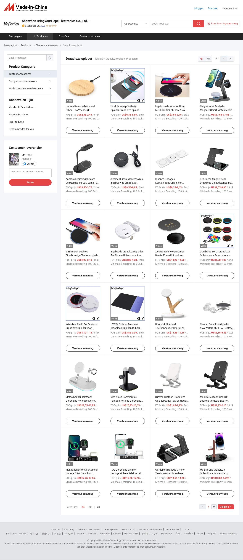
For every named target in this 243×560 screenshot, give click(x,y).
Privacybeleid (111, 529)
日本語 (57, 533)
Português (105, 533)
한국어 (144, 533)
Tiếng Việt (211, 533)
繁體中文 (46, 533)
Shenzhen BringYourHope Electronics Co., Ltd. (55, 21)
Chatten (30, 163)
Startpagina (15, 36)
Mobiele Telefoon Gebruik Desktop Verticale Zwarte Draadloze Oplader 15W (214, 400)
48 (98, 507)
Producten (42, 36)
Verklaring (69, 529)
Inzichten (187, 529)
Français (68, 533)
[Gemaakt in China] (26, 7)
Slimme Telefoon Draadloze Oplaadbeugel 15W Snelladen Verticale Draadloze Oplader (171, 400)
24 (83, 507)
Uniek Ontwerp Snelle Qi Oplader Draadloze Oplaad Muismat (124, 110)
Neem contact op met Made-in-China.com (142, 529)
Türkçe (199, 533)
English (22, 533)
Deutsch (92, 533)
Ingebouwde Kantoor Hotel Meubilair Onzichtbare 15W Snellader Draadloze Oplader (170, 110)
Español (80, 533)
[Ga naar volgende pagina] (230, 58)
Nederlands (166, 533)
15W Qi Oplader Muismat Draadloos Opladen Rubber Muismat (125, 327)
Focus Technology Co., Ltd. (117, 540)
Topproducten (172, 529)
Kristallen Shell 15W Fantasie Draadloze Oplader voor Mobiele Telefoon (81, 327)
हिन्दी (178, 533)
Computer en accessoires (23, 81)
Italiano (117, 533)
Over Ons (64, 36)
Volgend (224, 506)
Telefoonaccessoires (20, 74)
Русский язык (131, 533)
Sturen (30, 182)
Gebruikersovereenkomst (89, 529)
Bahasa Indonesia (228, 533)
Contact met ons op (90, 36)
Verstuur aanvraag (82, 130)
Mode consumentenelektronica (26, 88)
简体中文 (34, 533)
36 (90, 507)
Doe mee (212, 8)
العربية (154, 533)
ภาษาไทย (188, 533)
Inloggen (199, 8)
